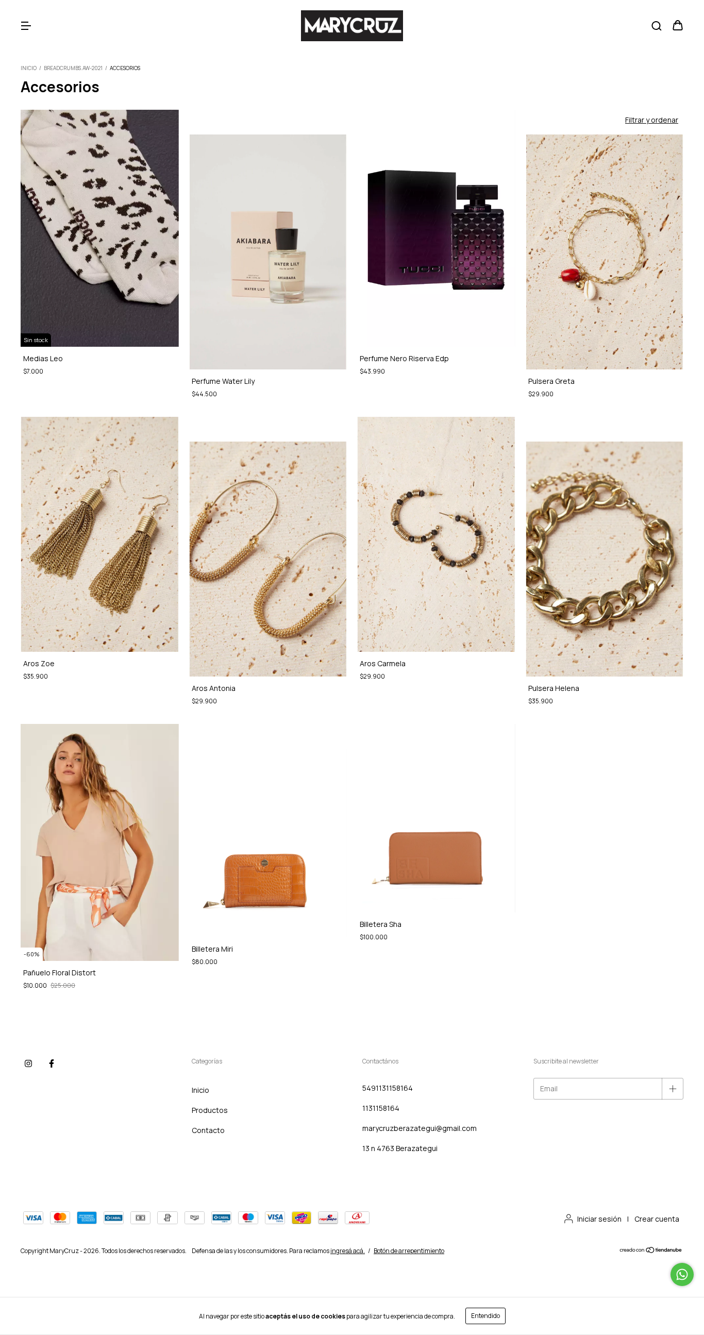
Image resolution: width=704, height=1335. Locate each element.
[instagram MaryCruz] (28, 1063)
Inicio (29, 68)
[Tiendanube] (651, 1251)
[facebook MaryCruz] (51, 1063)
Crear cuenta (656, 1219)
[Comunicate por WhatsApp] (682, 1274)
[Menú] (26, 26)
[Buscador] (656, 26)
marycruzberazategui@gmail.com (419, 1128)
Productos (210, 1110)
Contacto (208, 1130)
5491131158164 (387, 1088)
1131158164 (380, 1108)
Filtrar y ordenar (651, 120)
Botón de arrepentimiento (409, 1250)
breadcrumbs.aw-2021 (73, 68)
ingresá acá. (347, 1250)
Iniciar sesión (599, 1219)
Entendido (485, 1315)
